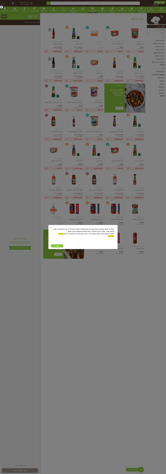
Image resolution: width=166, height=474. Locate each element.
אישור (57, 246)
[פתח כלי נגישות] (1, 7)
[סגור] (51, 228)
